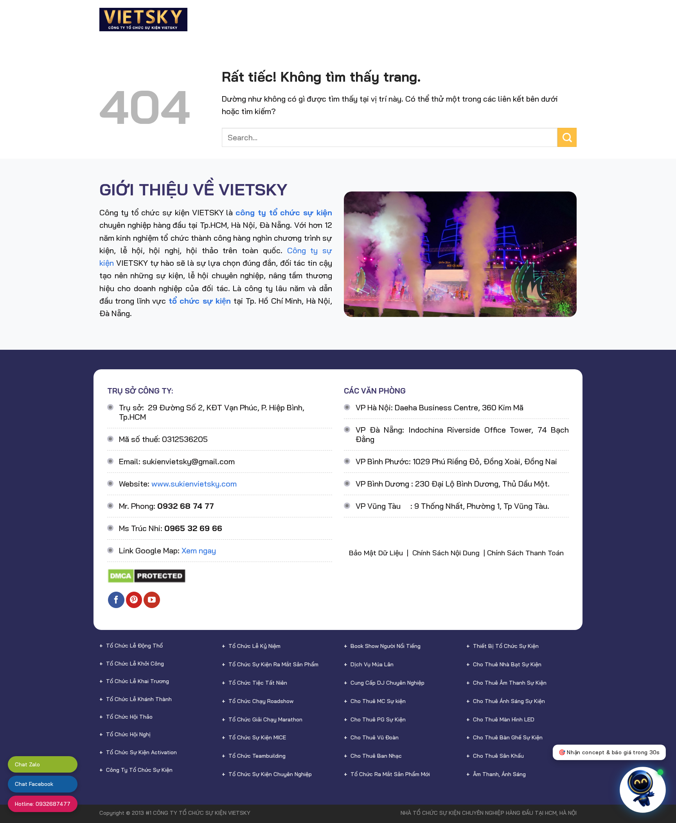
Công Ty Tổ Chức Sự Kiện (139, 769)
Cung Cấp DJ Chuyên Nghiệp (387, 682)
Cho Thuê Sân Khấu (498, 755)
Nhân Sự (415, 19)
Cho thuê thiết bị (359, 19)
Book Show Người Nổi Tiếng (386, 645)
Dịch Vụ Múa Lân (372, 664)
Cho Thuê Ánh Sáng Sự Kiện (509, 701)
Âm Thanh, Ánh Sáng (499, 774)
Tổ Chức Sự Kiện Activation (141, 752)
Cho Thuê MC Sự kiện (378, 701)
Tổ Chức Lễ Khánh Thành (139, 699)
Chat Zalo (27, 764)
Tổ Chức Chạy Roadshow (260, 701)
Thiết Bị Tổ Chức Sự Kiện (506, 645)
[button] (651, 780)
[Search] (573, 19)
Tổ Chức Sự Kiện (290, 19)
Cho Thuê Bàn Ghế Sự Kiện (508, 737)
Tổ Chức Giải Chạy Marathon (265, 719)
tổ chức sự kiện (200, 301)
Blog (483, 19)
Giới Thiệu (239, 19)
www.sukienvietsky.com (194, 483)
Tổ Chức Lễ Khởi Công (135, 663)
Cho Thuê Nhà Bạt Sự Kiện (507, 664)
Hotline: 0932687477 (42, 803)
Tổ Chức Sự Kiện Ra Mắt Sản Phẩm (273, 664)
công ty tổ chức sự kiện (284, 212)
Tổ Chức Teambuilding (257, 755)
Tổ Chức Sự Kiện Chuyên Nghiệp (270, 774)
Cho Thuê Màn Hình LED (503, 719)
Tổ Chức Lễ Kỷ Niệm (254, 645)
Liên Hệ (550, 19)
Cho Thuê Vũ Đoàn (375, 737)
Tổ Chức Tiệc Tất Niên (257, 682)
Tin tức (512, 19)
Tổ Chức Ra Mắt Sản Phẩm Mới (390, 774)
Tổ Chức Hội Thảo (129, 716)
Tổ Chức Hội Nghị (128, 734)
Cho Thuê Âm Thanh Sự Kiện (510, 682)
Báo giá (454, 19)
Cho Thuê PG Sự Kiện (378, 719)
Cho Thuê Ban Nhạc (376, 755)
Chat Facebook (34, 783)
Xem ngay (199, 550)
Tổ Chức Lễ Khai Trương (137, 681)
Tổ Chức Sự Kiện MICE (257, 737)
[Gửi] (567, 137)
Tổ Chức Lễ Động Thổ (134, 645)
